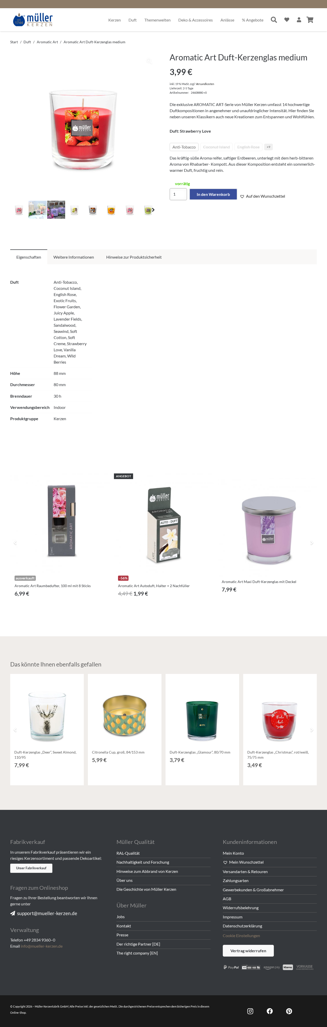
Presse (122, 934)
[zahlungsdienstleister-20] (270, 967)
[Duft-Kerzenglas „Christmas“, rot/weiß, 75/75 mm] (280, 711)
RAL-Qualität (128, 853)
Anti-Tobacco (184, 146)
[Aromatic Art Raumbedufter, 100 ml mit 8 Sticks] (60, 523)
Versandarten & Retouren (245, 871)
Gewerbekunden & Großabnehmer (253, 889)
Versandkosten (205, 84)
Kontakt (123, 925)
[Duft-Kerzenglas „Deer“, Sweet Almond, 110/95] (47, 711)
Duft (27, 42)
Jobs (120, 916)
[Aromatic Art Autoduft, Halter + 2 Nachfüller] (163, 523)
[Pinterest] (289, 1011)
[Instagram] (250, 1011)
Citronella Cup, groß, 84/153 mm (118, 752)
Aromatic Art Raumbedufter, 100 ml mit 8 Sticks (53, 586)
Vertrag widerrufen (248, 950)
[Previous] (15, 542)
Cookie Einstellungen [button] (241, 935)
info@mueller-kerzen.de (42, 946)
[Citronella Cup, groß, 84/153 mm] (124, 711)
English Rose (248, 146)
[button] (149, 61)
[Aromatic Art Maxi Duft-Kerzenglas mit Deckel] (267, 527)
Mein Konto (233, 853)
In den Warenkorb (213, 194)
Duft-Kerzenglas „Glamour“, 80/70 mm (200, 752)
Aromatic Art (47, 42)
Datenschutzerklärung (242, 925)
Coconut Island (216, 146)
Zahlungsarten (236, 880)
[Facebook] (269, 1011)
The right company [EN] (137, 952)
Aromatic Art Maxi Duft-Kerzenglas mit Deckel (259, 581)
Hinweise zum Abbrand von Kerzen (147, 871)
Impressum (232, 916)
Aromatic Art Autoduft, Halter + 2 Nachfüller (154, 586)
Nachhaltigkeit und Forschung (142, 862)
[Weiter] (312, 542)
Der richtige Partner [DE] (138, 943)
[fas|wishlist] (286, 20)
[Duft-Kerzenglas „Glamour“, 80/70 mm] (202, 711)
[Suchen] (274, 19)
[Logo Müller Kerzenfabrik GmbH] (33, 20)
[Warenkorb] (310, 19)
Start (14, 42)
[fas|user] (299, 20)
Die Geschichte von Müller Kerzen (146, 889)
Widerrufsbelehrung (241, 907)
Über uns (124, 880)
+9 (268, 147)
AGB (227, 898)
